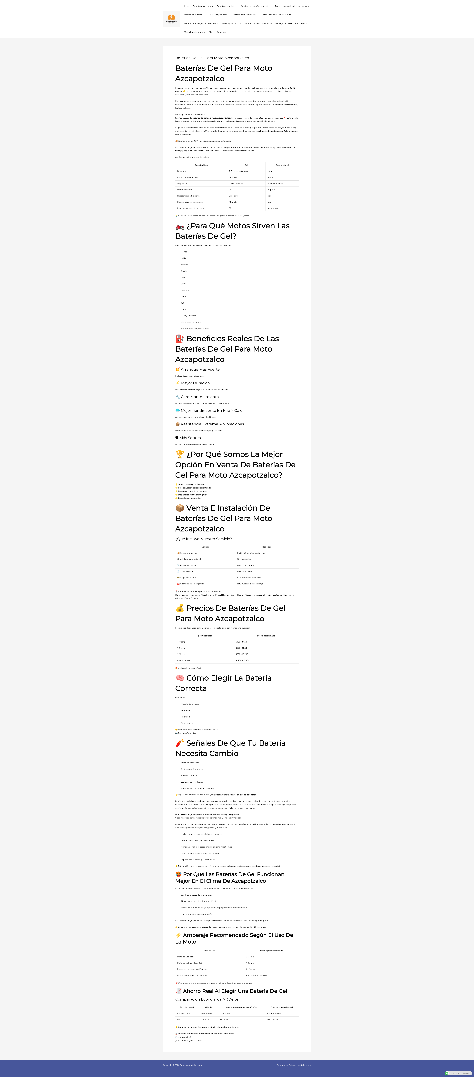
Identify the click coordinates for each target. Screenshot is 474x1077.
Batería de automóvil (194, 15)
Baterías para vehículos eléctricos (291, 6)
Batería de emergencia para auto (200, 23)
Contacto (221, 32)
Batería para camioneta (244, 15)
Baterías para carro (202, 6)
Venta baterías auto (193, 32)
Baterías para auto (218, 15)
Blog (211, 32)
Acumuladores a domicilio (257, 23)
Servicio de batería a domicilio (255, 6)
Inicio (186, 6)
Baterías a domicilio (226, 6)
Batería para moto (230, 23)
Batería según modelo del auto (276, 15)
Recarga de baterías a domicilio (290, 23)
